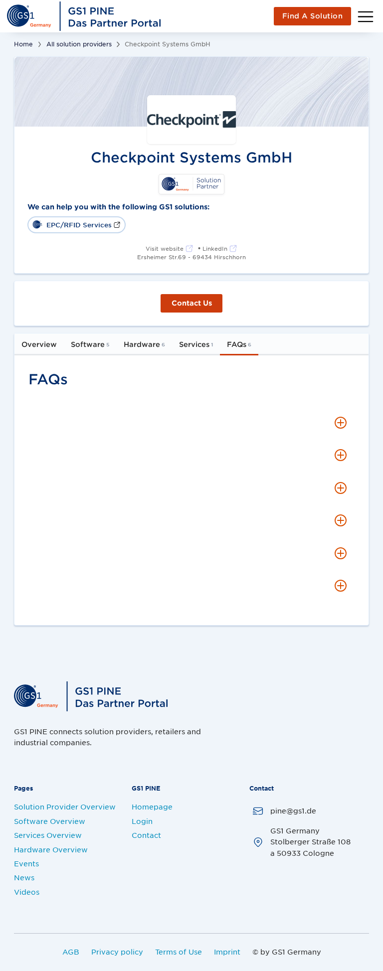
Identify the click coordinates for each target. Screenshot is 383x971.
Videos (26, 891)
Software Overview (49, 820)
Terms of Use (178, 951)
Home (23, 44)
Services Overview (48, 834)
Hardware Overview (51, 849)
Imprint (227, 951)
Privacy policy (117, 951)
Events (26, 863)
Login (142, 820)
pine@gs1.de (293, 810)
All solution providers (79, 44)
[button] (191, 423)
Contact (146, 834)
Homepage (152, 806)
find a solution (312, 15)
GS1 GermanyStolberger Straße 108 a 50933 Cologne (310, 841)
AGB (70, 951)
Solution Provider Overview (65, 806)
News (24, 877)
